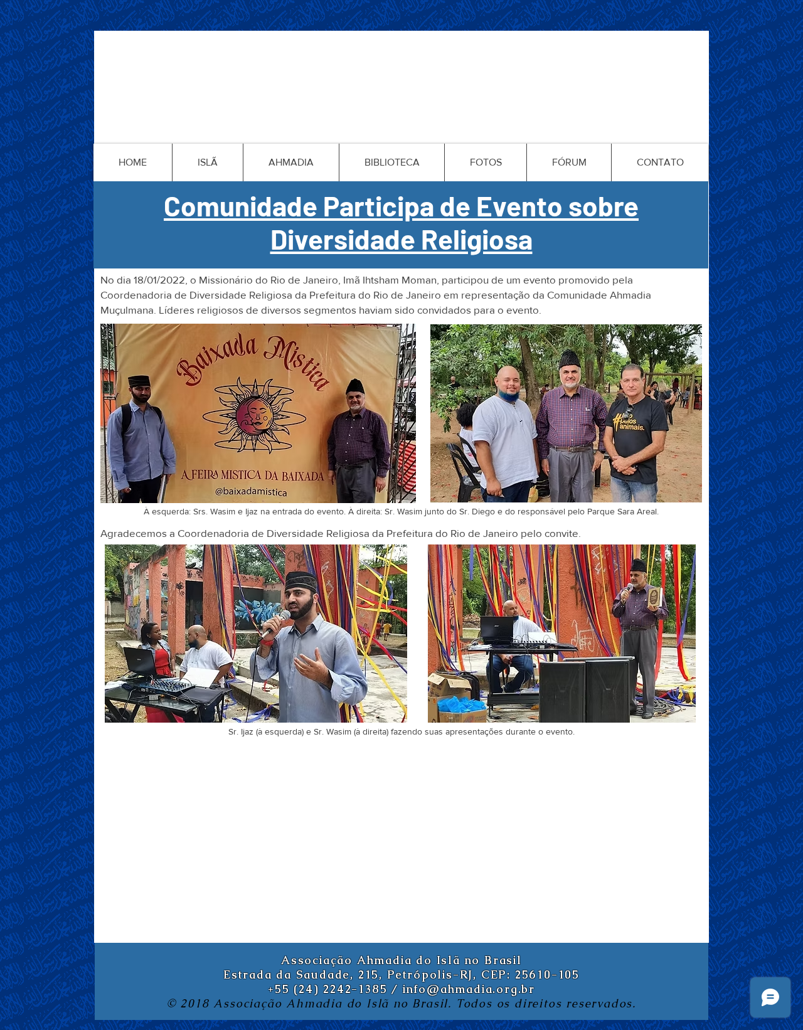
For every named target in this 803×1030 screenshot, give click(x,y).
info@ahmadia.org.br (469, 989)
